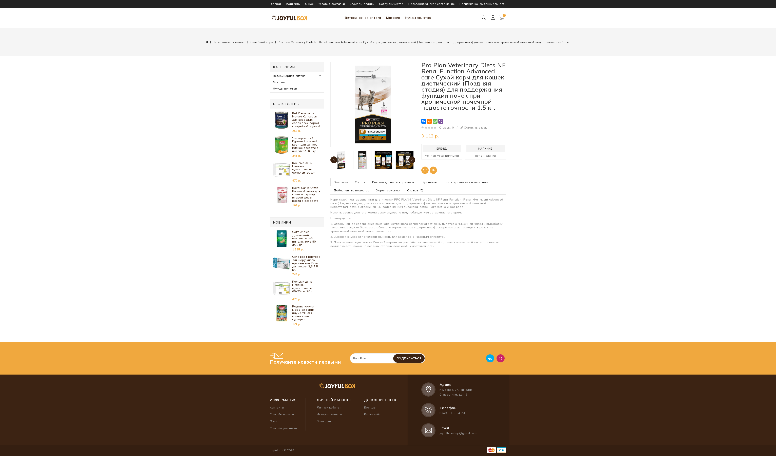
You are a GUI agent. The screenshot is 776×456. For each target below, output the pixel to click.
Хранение (430, 182)
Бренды (370, 407)
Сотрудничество (391, 4)
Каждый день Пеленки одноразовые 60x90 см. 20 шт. (303, 167)
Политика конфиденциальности (483, 4)
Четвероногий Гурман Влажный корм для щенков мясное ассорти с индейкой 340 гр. (305, 144)
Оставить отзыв (475, 127)
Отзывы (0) (415, 190)
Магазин (393, 18)
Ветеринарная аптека (363, 18)
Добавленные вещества (351, 190)
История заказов (329, 414)
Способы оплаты (362, 4)
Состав (360, 182)
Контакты (293, 4)
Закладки (324, 421)
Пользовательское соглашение (431, 4)
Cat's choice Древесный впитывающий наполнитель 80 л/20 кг (304, 238)
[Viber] (440, 121)
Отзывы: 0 (446, 127)
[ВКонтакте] (423, 121)
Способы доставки (283, 428)
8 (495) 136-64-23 (452, 413)
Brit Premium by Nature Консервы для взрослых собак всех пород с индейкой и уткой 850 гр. (306, 120)
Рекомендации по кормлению (394, 182)
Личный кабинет (329, 407)
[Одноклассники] (429, 121)
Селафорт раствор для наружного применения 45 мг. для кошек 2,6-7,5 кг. (306, 263)
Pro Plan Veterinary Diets (442, 155)
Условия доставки (331, 4)
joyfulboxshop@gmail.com (458, 433)
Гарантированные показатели (466, 182)
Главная (276, 4)
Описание (341, 182)
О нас (309, 4)
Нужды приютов (418, 18)
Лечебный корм (261, 42)
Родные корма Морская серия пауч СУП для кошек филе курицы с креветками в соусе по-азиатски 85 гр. (306, 313)
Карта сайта (373, 414)
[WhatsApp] (435, 121)
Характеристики (388, 190)
